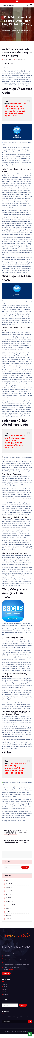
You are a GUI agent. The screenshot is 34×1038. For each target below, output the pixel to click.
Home (16, 28)
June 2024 (8, 915)
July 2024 (8, 911)
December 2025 (10, 894)
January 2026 (9, 890)
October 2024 (9, 901)
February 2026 (9, 887)
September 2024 (10, 904)
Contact (5, 994)
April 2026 (8, 880)
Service (5, 989)
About (5, 986)
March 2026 (9, 883)
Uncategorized (8, 63)
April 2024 (8, 918)
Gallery (5, 991)
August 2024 (9, 908)
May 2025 (8, 897)
